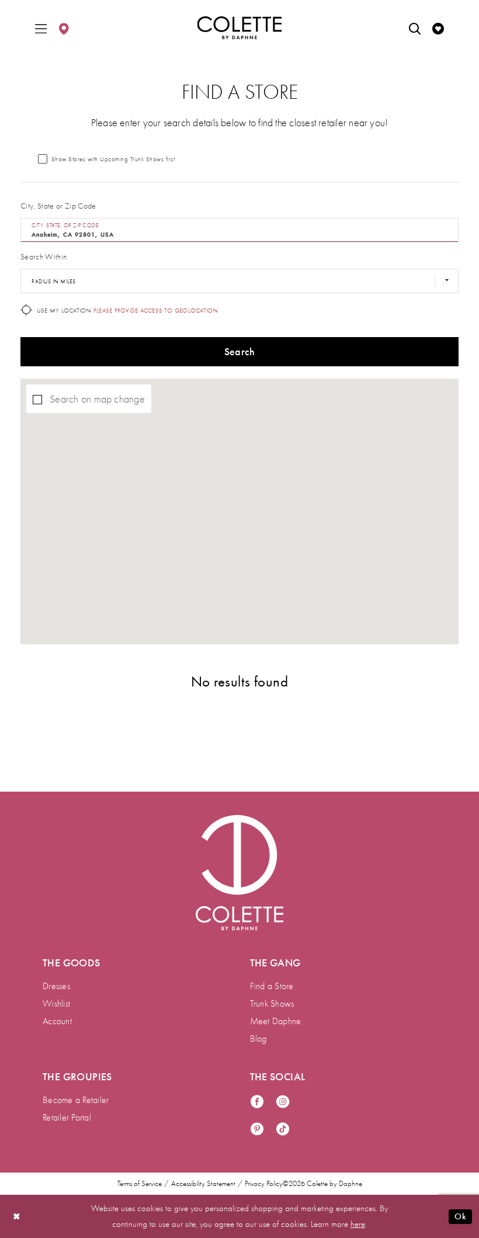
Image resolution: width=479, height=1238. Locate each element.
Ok (460, 1216)
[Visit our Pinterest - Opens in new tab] (257, 1130)
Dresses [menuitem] (56, 986)
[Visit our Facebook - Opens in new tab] (257, 1102)
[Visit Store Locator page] (63, 28)
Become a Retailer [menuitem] (76, 1100)
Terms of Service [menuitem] (139, 1184)
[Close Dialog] (17, 1216)
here (357, 1224)
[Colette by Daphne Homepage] (239, 28)
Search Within (43, 257)
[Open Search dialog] (415, 28)
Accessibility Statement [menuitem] (203, 1184)
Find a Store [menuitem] (272, 986)
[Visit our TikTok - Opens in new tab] (283, 1130)
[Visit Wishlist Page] (438, 28)
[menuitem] (41, 28)
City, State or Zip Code (58, 206)
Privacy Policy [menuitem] (264, 1184)
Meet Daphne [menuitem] (275, 1021)
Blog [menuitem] (258, 1039)
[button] (41, 28)
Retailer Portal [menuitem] (67, 1117)
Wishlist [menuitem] (56, 1003)
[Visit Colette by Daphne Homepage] (239, 873)
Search (239, 351)
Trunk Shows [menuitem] (272, 1003)
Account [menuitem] (57, 1021)
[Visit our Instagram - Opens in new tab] (283, 1102)
